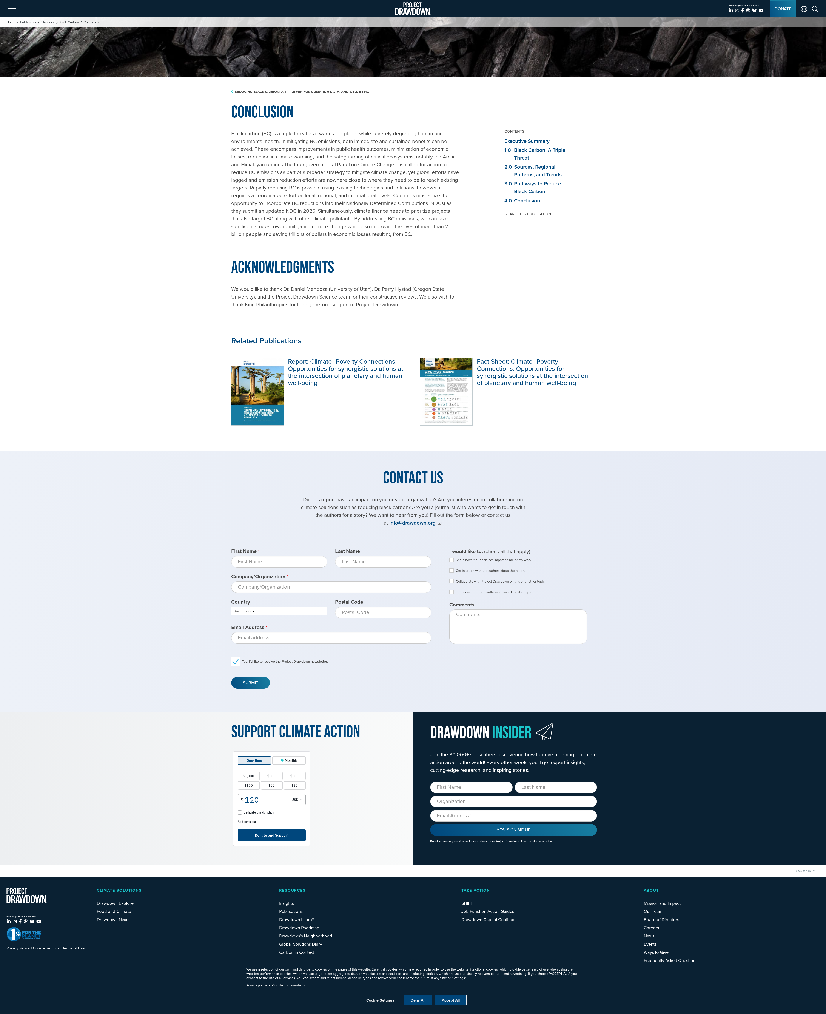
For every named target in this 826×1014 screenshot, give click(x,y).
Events (650, 944)
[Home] (413, 8)
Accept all (451, 1000)
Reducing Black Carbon (61, 22)
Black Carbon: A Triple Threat (534, 154)
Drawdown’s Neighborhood (305, 936)
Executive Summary (527, 141)
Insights (286, 903)
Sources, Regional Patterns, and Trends (533, 170)
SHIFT (467, 903)
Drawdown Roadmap (299, 928)
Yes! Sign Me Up (513, 830)
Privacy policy (256, 985)
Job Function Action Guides (487, 911)
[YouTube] (761, 10)
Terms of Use (73, 948)
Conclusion (522, 200)
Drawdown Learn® (296, 919)
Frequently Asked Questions (670, 960)
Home (10, 22)
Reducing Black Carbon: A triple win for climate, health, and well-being (302, 91)
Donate (783, 9)
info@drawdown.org (412, 522)
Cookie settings (380, 1000)
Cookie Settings (46, 948)
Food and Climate (114, 911)
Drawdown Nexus (113, 919)
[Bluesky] (755, 10)
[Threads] (748, 10)
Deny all (418, 1000)
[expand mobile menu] (11, 8)
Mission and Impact (662, 903)
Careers (651, 928)
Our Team (653, 911)
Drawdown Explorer (116, 903)
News (649, 936)
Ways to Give (656, 952)
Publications (29, 22)
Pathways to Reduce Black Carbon (532, 187)
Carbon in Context (296, 952)
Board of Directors (661, 919)
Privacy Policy (18, 948)
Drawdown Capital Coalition (488, 919)
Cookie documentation (289, 985)
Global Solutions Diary (300, 944)
